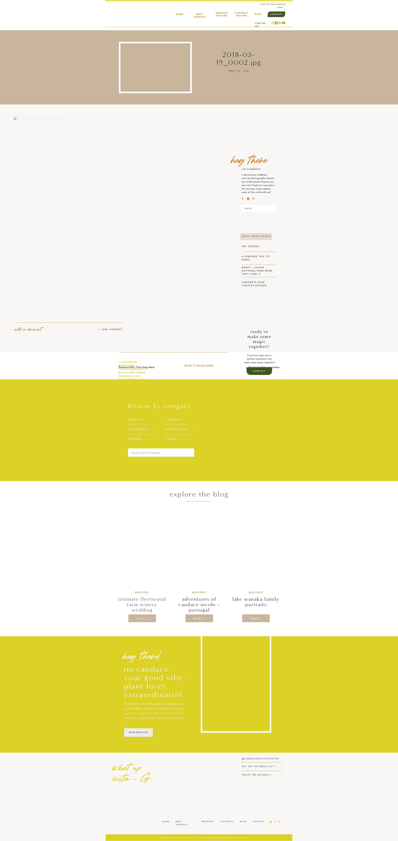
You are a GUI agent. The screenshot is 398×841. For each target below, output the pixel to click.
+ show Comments (110, 329)
